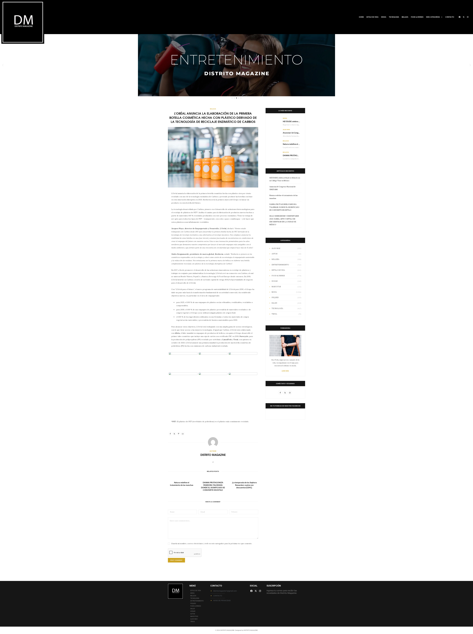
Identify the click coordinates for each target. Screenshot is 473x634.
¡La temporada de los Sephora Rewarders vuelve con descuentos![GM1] (244, 485)
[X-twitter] (463, 17)
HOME (361, 17)
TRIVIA (274, 314)
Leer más (285, 371)
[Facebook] (459, 17)
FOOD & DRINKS (417, 17)
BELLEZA (405, 17)
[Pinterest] (156, 214)
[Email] (156, 220)
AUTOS (274, 254)
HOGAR (275, 281)
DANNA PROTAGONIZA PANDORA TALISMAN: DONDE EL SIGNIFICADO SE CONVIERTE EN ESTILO (284, 207)
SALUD (274, 303)
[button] (2, 65)
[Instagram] (467, 17)
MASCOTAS (276, 287)
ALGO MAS (286, 129)
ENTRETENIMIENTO (280, 265)
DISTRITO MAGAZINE (213, 455)
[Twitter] (156, 208)
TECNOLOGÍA (394, 17)
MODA (383, 17)
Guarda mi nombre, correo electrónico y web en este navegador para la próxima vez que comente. (211, 543)
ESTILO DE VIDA (372, 17)
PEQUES (275, 297)
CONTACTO (449, 17)
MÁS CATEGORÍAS (433, 17)
